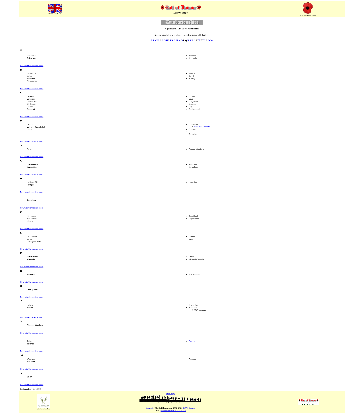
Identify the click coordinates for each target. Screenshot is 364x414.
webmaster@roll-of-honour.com (173, 410)
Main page (170, 393)
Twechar (192, 341)
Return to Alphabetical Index (31, 66)
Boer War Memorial (202, 127)
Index (210, 40)
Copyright (150, 407)
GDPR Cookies (189, 407)
